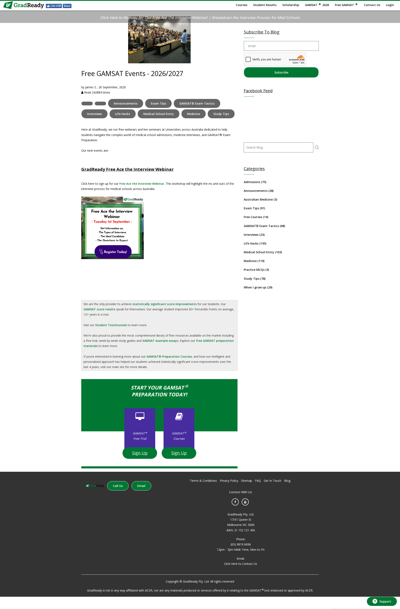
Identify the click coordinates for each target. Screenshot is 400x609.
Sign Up (140, 453)
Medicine (193, 114)
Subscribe (281, 72)
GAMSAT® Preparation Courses (169, 356)
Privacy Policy (229, 481)
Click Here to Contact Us (240, 564)
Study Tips (221, 114)
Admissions (255, 182)
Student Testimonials (111, 325)
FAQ (258, 481)
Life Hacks (122, 114)
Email (141, 486)
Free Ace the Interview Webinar (141, 184)
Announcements (126, 103)
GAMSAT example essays (160, 341)
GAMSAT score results (99, 309)
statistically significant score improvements (164, 304)
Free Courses (256, 217)
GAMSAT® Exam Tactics (197, 103)
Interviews (94, 114)
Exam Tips (158, 103)
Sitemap (246, 481)
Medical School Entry (158, 114)
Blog (287, 481)
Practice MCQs (256, 270)
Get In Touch (272, 481)
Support (385, 601)
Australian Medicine (260, 199)
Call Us (118, 486)
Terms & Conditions (203, 481)
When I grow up (258, 287)
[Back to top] (381, 590)
